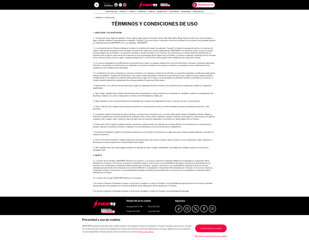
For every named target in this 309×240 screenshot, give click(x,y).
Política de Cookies (145, 232)
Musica (133, 11)
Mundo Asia (162, 11)
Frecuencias (198, 11)
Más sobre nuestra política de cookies (211, 236)
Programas (186, 11)
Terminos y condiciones (105, 18)
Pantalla (123, 11)
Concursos (174, 11)
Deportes (142, 11)
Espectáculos (111, 11)
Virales (151, 11)
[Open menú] (96, 4)
